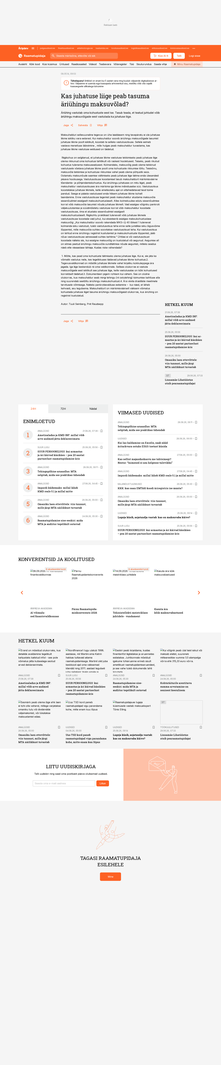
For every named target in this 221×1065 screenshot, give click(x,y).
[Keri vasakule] (22, 592)
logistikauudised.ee (140, 48)
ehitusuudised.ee (159, 48)
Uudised (122, 438)
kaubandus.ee (102, 48)
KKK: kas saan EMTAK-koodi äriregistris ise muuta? (150, 488)
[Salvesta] (101, 431)
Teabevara (105, 64)
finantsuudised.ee (66, 48)
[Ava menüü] (33, 48)
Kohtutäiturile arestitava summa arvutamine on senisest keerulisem (176, 686)
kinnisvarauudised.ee (179, 48)
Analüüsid (43, 431)
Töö (131, 64)
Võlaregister (120, 64)
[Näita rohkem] (194, 48)
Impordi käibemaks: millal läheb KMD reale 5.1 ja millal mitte (156, 475)
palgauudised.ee (47, 48)
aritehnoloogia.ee (85, 48)
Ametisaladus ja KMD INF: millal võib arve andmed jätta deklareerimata (181, 320)
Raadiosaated (78, 64)
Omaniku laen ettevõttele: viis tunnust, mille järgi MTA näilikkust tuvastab (181, 363)
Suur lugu (43, 447)
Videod (93, 64)
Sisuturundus (144, 64)
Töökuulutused (169, 727)
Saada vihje (160, 64)
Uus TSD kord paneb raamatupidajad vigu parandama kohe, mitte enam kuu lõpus (86, 738)
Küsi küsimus (49, 64)
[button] (64, 783)
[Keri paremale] (199, 592)
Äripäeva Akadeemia (41, 608)
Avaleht (22, 64)
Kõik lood (34, 64)
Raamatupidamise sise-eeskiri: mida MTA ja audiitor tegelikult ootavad (129, 686)
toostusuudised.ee (119, 48)
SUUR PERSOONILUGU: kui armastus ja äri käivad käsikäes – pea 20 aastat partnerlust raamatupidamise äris (61, 455)
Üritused (64, 64)
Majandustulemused (130, 484)
